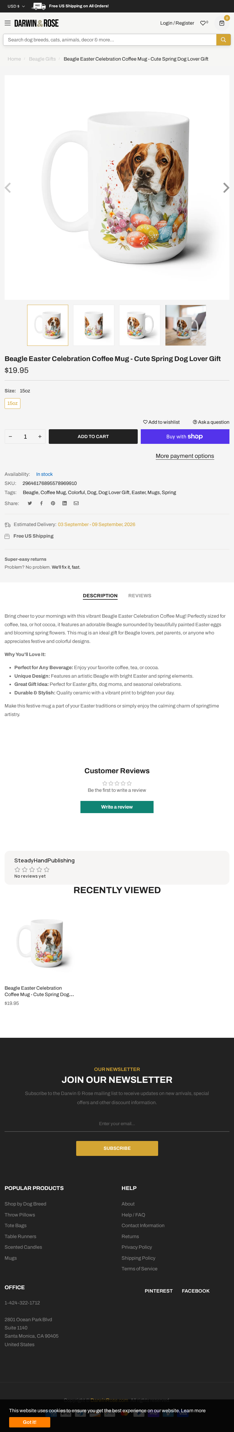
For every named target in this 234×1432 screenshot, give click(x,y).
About (128, 1203)
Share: (12, 503)
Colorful (76, 492)
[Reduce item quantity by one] (10, 436)
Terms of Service (140, 1268)
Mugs (153, 492)
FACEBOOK (196, 1290)
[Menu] (8, 23)
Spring (169, 492)
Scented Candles (23, 1247)
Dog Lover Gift (113, 492)
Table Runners (20, 1236)
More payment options (185, 456)
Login (166, 23)
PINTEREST (159, 1290)
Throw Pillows (20, 1214)
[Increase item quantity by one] (39, 436)
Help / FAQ (133, 1214)
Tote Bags (16, 1225)
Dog (91, 492)
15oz (12, 403)
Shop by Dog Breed (25, 1203)
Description (100, 595)
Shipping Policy (138, 1258)
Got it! (30, 1422)
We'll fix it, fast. (66, 567)
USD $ (14, 6)
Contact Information (143, 1225)
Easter (138, 492)
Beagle (30, 492)
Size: (17, 390)
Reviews (139, 595)
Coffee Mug (53, 492)
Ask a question (213, 422)
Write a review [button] (117, 806)
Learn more (193, 1410)
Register (185, 23)
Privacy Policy (137, 1247)
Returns (130, 1236)
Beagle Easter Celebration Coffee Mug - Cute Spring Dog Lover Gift (37, 994)
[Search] (223, 39)
